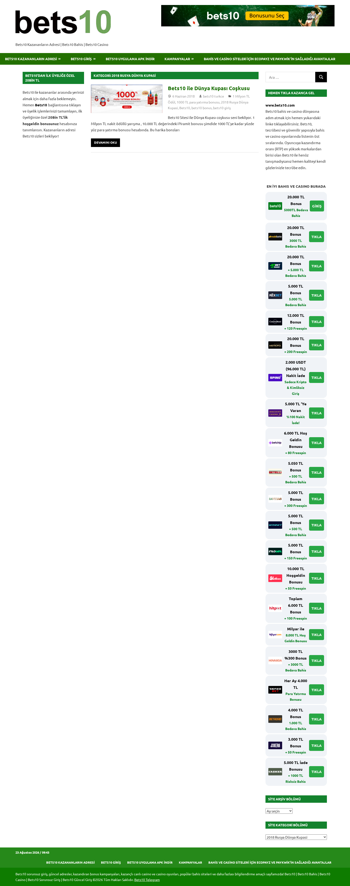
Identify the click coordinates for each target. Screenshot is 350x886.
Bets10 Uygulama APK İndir (130, 59)
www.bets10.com (280, 105)
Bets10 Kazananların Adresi (31, 59)
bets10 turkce (213, 96)
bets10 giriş (222, 108)
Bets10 (184, 108)
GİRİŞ (317, 206)
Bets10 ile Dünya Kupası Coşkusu (209, 88)
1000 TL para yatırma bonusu (198, 102)
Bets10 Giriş (81, 59)
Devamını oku (105, 142)
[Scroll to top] (342, 878)
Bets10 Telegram (147, 879)
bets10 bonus (201, 108)
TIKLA (316, 236)
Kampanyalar (177, 59)
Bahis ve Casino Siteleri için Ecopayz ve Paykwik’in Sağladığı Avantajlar (269, 59)
